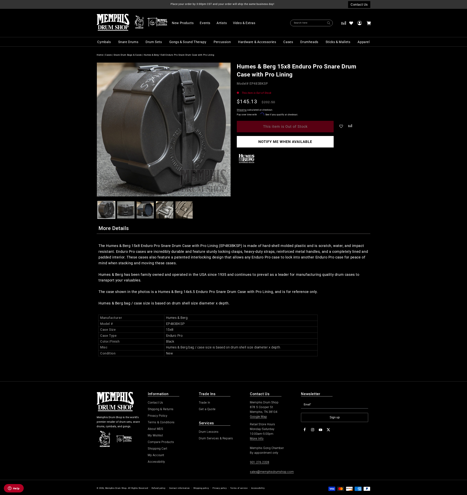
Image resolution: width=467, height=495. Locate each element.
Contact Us (155, 402)
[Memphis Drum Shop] (139, 23)
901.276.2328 (259, 462)
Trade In (204, 402)
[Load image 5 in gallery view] (184, 210)
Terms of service (239, 488)
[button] (246, 23)
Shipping (242, 110)
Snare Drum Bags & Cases (128, 55)
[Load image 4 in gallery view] (164, 210)
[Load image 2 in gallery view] (125, 210)
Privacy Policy (157, 415)
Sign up (335, 417)
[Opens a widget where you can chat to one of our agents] (14, 488)
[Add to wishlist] (351, 23)
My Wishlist (155, 435)
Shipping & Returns (160, 409)
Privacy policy (220, 488)
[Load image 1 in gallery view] (106, 210)
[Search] (329, 23)
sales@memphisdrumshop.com (272, 471)
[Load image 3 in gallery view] (145, 210)
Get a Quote (207, 409)
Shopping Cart (157, 448)
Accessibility (156, 461)
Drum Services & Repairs (216, 438)
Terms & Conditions (161, 422)
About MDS (155, 429)
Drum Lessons (208, 431)
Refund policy (158, 488)
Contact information (179, 488)
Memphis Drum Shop (116, 488)
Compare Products (161, 442)
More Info (256, 438)
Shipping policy (201, 488)
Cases (108, 55)
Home (100, 55)
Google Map (258, 416)
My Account (156, 455)
